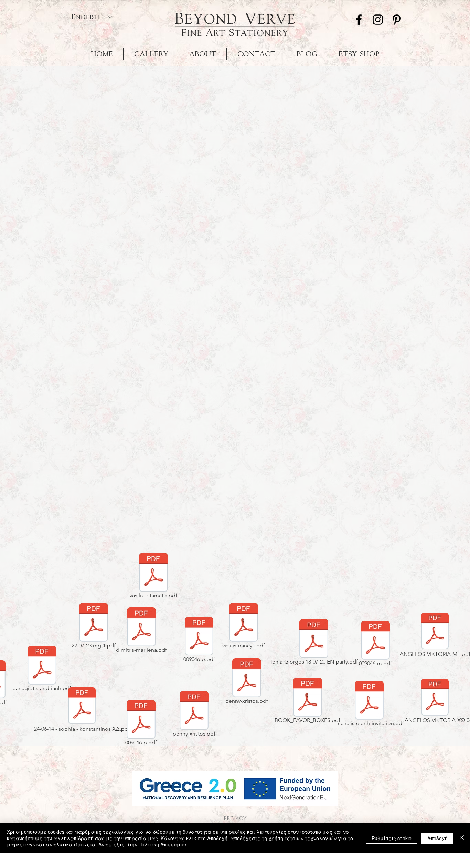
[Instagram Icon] (378, 20)
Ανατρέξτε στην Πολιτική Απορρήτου (142, 844)
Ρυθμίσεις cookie (392, 838)
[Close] (462, 838)
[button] (235, 788)
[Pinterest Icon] (397, 20)
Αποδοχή (437, 838)
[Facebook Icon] (359, 20)
